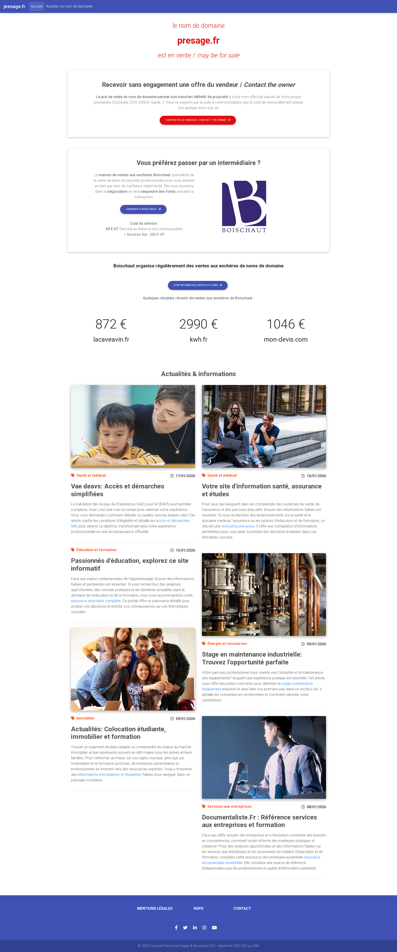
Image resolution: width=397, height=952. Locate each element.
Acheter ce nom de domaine (69, 6)
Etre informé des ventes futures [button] (196, 285)
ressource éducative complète (96, 601)
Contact (242, 908)
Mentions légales (155, 908)
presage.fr (198, 40)
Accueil (37, 6)
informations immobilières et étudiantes (110, 774)
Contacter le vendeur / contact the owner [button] (196, 120)
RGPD (199, 908)
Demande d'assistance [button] (141, 209)
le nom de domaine (199, 25)
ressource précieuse (237, 526)
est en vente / (198, 55)
